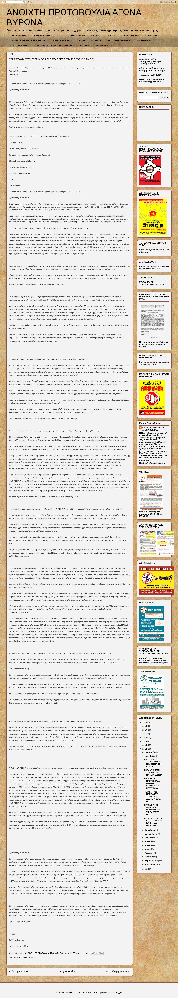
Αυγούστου (150, 838)
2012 (144, 749)
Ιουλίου (148, 841)
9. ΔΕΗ (82, 40)
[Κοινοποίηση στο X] (97, 953)
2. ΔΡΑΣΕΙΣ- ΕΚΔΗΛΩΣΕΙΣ (43, 36)
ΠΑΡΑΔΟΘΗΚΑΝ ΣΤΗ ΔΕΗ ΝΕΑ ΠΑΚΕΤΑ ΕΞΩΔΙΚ (153, 772)
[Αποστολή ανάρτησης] (86, 953)
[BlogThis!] (94, 953)
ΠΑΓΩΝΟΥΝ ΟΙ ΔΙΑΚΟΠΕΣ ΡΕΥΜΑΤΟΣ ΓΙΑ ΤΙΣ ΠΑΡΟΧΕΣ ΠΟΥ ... (152, 809)
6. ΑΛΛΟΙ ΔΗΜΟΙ (152, 36)
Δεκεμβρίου (150, 752)
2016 (144, 734)
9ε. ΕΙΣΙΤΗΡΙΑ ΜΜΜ (18, 45)
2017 (144, 730)
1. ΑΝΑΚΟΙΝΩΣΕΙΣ (17, 36)
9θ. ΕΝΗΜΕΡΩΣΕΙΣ (104, 45)
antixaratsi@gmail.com (150, 81)
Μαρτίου (149, 856)
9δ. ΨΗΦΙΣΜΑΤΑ (144, 40)
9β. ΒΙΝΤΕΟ (96, 40)
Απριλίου (149, 853)
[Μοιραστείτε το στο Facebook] (99, 953)
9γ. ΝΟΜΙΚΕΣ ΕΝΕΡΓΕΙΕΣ (119, 40)
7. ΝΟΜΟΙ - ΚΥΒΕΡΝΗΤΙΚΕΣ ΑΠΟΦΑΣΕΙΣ (28, 40)
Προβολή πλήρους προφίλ (152, 463)
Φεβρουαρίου (151, 860)
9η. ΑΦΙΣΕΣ (85, 45)
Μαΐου (148, 849)
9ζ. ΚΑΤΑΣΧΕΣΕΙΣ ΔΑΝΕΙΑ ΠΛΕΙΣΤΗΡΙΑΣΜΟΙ (54, 45)
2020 (144, 722)
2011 (144, 869)
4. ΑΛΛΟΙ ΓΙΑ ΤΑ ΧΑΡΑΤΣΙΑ (103, 36)
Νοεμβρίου (150, 756)
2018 (144, 726)
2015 (144, 737)
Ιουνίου (148, 845)
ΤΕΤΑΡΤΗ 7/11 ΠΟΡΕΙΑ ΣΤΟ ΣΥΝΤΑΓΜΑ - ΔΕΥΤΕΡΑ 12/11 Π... (152, 796)
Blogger (118, 992)
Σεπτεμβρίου (151, 834)
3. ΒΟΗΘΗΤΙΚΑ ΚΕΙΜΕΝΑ (73, 36)
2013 (144, 745)
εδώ (166, 663)
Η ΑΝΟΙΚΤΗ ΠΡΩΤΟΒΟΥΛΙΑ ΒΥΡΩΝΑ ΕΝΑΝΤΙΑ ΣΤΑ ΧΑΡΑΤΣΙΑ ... (152, 783)
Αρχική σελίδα (68, 971)
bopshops (102, 992)
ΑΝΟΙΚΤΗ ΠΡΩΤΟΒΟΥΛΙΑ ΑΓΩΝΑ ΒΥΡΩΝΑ (154, 428)
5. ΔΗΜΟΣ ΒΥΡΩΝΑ (130, 36)
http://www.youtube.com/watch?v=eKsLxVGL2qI (154, 363)
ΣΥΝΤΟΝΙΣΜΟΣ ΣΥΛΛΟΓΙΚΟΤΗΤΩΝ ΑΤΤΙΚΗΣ (152, 283)
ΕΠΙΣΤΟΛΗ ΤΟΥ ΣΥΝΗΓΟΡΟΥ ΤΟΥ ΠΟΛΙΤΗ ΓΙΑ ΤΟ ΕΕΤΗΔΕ (153, 762)
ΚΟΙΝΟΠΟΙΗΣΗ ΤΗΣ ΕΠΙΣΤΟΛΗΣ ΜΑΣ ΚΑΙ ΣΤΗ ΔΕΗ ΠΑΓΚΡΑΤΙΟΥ (153, 821)
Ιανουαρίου (150, 864)
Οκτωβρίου (150, 830)
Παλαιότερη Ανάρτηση (118, 971)
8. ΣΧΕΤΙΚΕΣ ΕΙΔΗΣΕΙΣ (63, 40)
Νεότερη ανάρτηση (19, 971)
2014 (144, 741)
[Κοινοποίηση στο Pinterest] (102, 953)
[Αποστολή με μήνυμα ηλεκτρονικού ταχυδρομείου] (91, 953)
